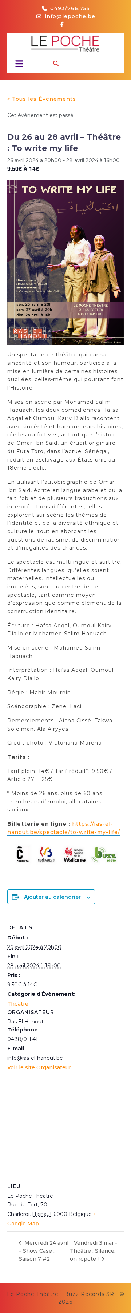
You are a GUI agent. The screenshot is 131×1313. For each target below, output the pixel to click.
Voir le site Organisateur (39, 1067)
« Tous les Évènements (41, 99)
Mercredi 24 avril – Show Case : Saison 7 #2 (43, 1251)
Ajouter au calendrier (52, 897)
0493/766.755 (70, 8)
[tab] (17, 64)
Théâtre (17, 1004)
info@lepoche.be (70, 16)
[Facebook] (65, 24)
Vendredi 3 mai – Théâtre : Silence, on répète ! (93, 1251)
